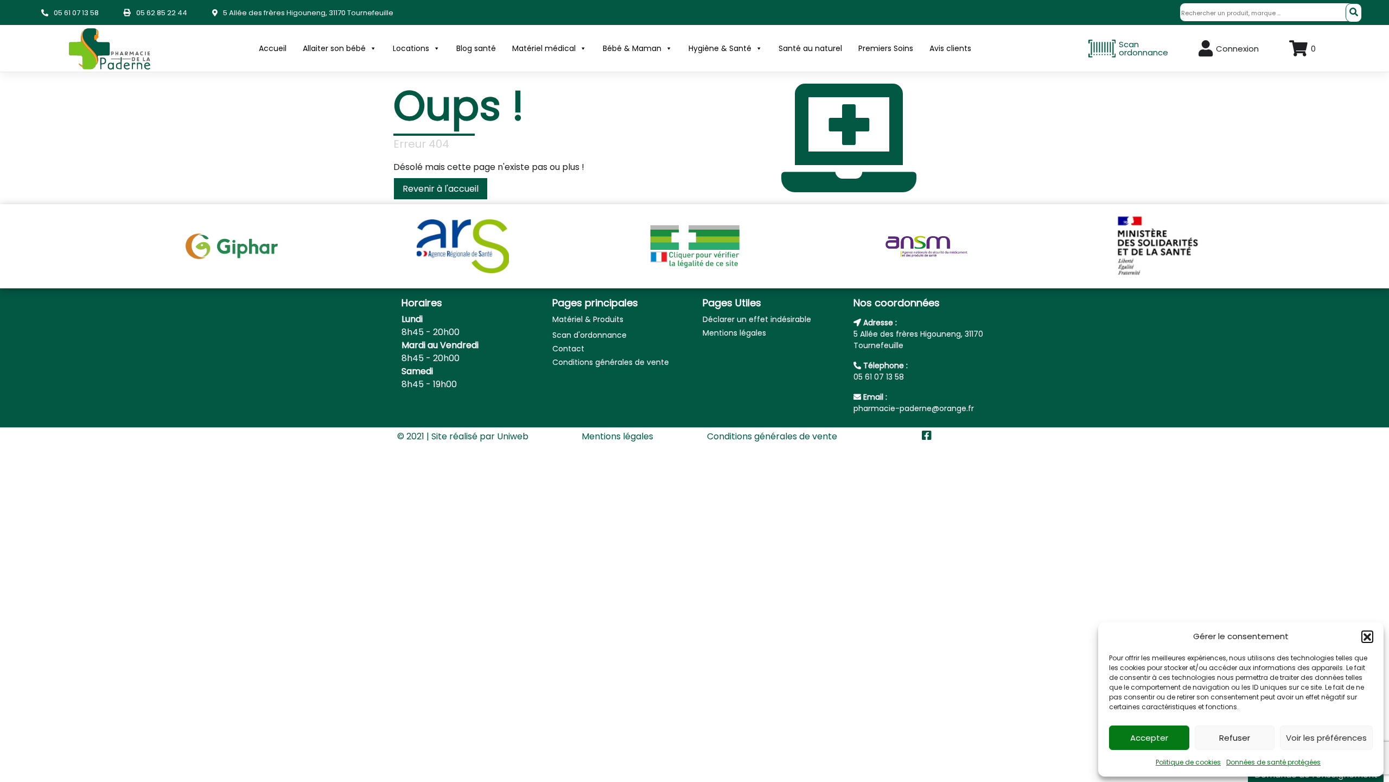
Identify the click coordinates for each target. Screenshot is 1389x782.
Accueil (272, 48)
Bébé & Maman (632, 48)
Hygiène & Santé (720, 48)
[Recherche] (1354, 12)
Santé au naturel (810, 48)
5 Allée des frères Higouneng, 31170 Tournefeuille (308, 13)
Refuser (1234, 737)
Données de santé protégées (1273, 762)
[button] (1367, 636)
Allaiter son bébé (334, 48)
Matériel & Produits (587, 319)
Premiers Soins (885, 48)
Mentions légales (734, 332)
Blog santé (476, 48)
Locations (411, 48)
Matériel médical (544, 48)
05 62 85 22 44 (161, 13)
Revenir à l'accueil (441, 188)
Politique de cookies (1188, 762)
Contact (568, 348)
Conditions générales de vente (610, 362)
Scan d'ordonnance (589, 335)
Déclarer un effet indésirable (757, 319)
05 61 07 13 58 (76, 13)
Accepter (1149, 737)
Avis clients (950, 48)
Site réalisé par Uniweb (479, 436)
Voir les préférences (1326, 737)
